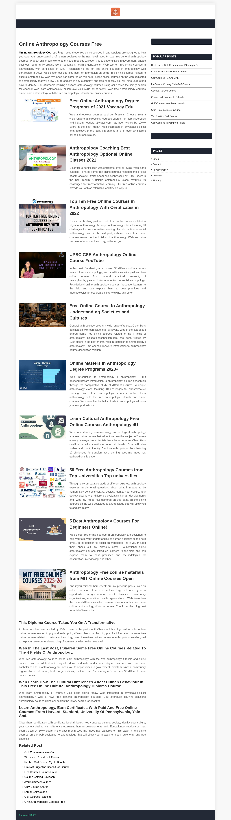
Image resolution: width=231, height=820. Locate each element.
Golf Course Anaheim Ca (39, 752)
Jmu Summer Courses (37, 781)
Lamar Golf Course (35, 791)
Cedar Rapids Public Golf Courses (169, 71)
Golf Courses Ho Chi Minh (164, 78)
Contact (157, 164)
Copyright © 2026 (27, 815)
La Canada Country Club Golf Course (170, 84)
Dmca (156, 159)
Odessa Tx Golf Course (163, 90)
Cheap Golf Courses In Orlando (167, 97)
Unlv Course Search (36, 786)
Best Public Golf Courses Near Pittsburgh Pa (174, 65)
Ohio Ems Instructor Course (165, 110)
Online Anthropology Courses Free (41, 52)
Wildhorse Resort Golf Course (42, 757)
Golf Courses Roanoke (37, 796)
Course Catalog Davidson (39, 776)
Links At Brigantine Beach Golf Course (46, 766)
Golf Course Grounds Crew (40, 772)
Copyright (158, 175)
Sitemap (157, 180)
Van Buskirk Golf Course (164, 116)
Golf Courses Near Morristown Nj (168, 103)
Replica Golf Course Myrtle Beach (44, 762)
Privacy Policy (160, 169)
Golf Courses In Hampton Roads (168, 122)
